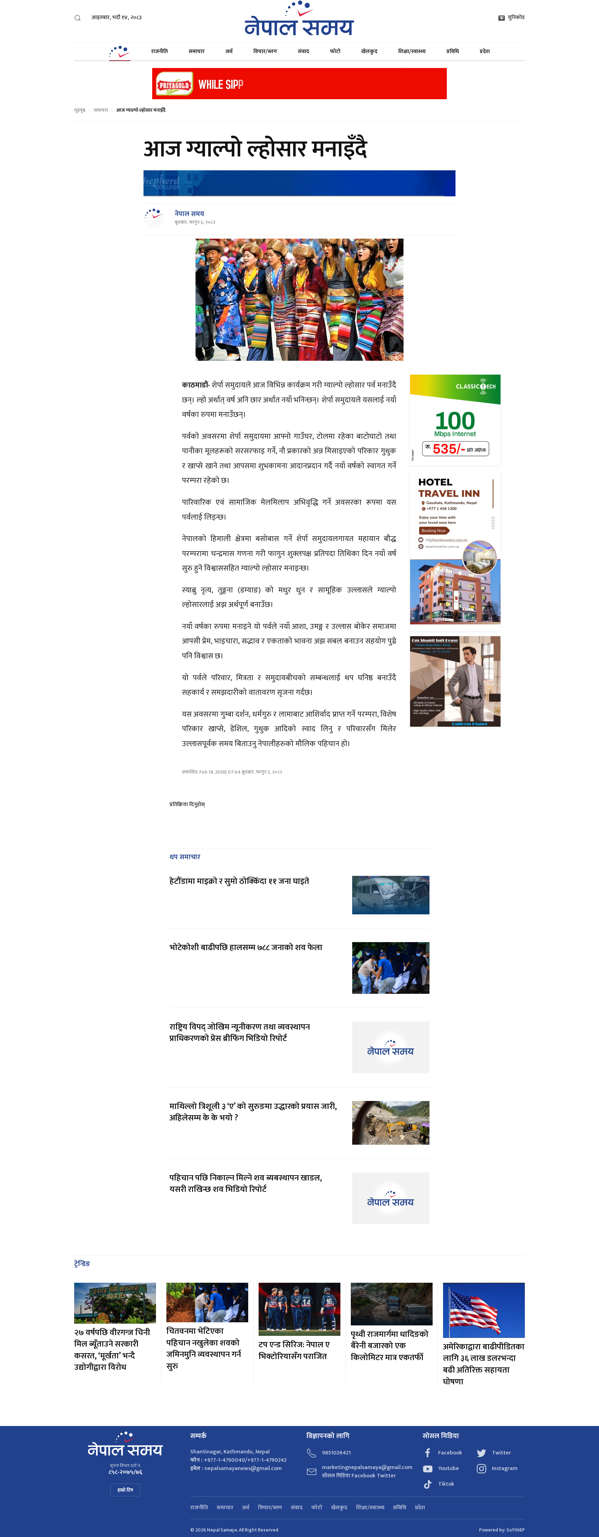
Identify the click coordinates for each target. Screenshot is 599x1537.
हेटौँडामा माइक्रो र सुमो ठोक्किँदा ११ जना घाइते (239, 881)
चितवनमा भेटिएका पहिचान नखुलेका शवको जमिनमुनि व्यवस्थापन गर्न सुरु (203, 1348)
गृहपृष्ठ (79, 110)
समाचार (197, 51)
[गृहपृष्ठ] (119, 51)
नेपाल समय (189, 214)
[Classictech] (455, 419)
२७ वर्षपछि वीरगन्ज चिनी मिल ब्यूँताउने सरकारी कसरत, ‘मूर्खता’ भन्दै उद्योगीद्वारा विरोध (112, 1350)
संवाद (303, 51)
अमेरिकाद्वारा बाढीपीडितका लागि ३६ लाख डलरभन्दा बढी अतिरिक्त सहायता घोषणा (483, 1364)
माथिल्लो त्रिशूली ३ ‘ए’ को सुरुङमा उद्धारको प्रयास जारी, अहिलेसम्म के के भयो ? (253, 1112)
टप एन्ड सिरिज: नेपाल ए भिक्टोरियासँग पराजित (294, 1351)
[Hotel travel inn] (455, 550)
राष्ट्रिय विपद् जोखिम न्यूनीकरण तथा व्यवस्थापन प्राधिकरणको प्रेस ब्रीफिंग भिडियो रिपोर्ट (240, 1033)
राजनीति (159, 51)
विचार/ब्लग (265, 51)
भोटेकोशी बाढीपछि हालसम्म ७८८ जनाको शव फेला (246, 948)
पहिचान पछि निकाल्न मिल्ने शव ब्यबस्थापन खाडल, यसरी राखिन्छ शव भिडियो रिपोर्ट (246, 1184)
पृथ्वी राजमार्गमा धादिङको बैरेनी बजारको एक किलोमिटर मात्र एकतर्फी (389, 1346)
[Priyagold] (299, 83)
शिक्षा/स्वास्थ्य (412, 51)
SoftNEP (515, 1530)
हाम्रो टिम (125, 1490)
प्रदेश (485, 51)
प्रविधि (452, 51)
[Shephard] (299, 183)
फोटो (335, 51)
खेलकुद (369, 51)
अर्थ (229, 51)
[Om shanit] (455, 681)
